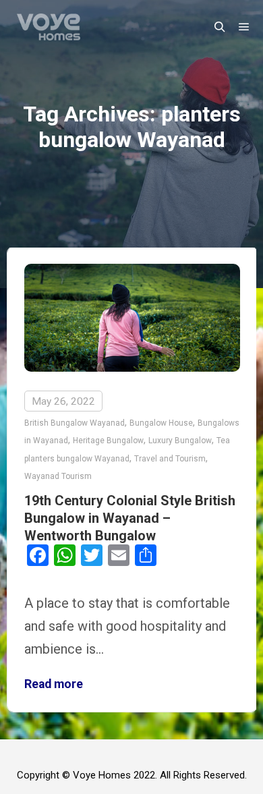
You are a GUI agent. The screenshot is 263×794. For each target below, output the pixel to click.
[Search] (220, 27)
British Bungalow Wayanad (74, 423)
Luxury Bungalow (180, 440)
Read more (53, 684)
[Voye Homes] (48, 27)
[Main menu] (244, 27)
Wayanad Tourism (58, 476)
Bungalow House (161, 423)
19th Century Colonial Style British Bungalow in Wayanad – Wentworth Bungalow (129, 518)
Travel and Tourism (170, 458)
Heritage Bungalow (108, 440)
